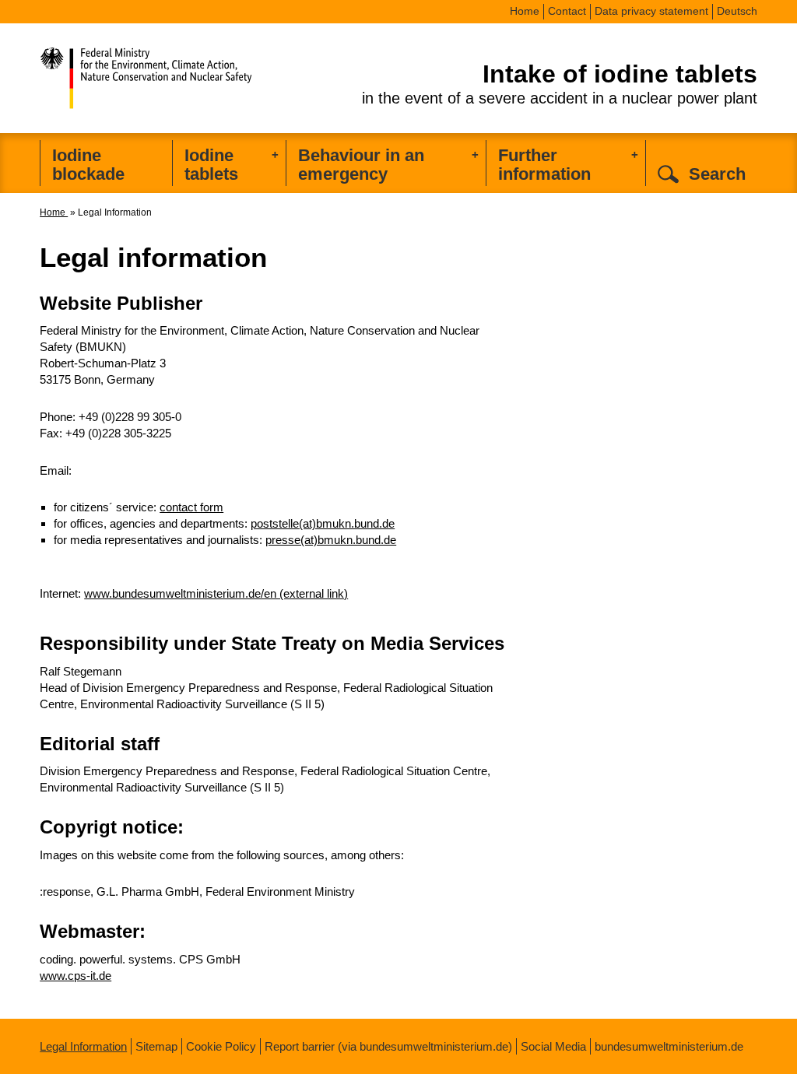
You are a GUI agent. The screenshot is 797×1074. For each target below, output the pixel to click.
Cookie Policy (221, 1046)
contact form (191, 507)
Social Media (553, 1046)
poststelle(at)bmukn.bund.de (323, 523)
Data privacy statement (651, 11)
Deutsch (737, 11)
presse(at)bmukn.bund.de (330, 539)
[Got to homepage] (180, 74)
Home (524, 11)
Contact (567, 11)
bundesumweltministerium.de (669, 1046)
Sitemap (156, 1046)
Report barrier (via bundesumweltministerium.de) (388, 1046)
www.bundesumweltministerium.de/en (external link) (216, 593)
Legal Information (83, 1046)
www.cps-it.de (75, 975)
